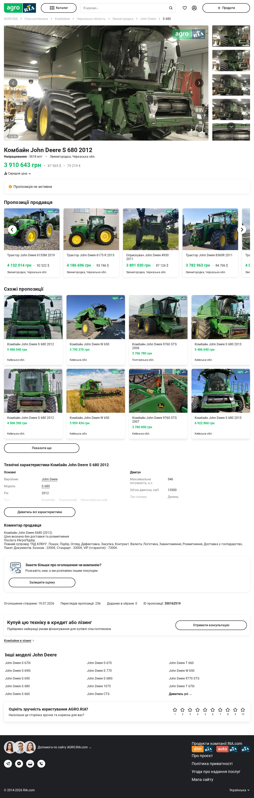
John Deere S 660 (17, 694)
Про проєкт (202, 755)
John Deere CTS (98, 694)
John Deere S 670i (18, 663)
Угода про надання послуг (216, 771)
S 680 (46, 486)
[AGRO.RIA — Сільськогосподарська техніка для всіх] (22, 8)
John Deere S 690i (18, 671)
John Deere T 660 (181, 663)
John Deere (50, 479)
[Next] (241, 229)
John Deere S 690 (17, 678)
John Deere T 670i (181, 686)
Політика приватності (212, 763)
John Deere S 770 (99, 671)
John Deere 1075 (99, 686)
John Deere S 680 (17, 686)
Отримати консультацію (211, 625)
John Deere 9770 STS (184, 678)
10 (242, 714)
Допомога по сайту (65, 747)
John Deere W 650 (181, 671)
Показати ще (42, 448)
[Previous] (12, 229)
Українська (238, 790)
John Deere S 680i (100, 678)
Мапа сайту (202, 779)
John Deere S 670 (99, 663)
